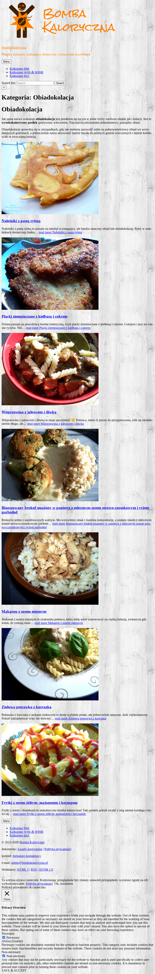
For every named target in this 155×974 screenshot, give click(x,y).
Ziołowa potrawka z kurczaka (26, 707)
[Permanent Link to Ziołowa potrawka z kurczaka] (50, 699)
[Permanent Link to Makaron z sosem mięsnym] (50, 603)
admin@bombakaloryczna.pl (29, 862)
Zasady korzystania (30, 849)
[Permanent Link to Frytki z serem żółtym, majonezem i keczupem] (50, 794)
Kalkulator (19, 68)
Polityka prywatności (57, 849)
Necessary (13, 937)
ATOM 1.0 (46, 869)
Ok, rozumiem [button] (63, 883)
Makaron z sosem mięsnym (24, 611)
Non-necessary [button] (11, 952)
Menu (6, 61)
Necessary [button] (8, 933)
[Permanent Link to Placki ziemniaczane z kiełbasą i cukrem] (50, 308)
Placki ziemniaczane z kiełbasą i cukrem (34, 316)
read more (60, 232)
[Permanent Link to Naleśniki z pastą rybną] (50, 213)
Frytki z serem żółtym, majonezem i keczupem (40, 803)
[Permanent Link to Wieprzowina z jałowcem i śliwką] (50, 404)
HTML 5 (23, 869)
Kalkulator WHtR (26, 72)
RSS (34, 869)
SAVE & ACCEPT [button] (14, 970)
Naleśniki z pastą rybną (21, 221)
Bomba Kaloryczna (14, 47)
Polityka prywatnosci (39, 883)
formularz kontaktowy (27, 856)
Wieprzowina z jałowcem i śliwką (29, 412)
